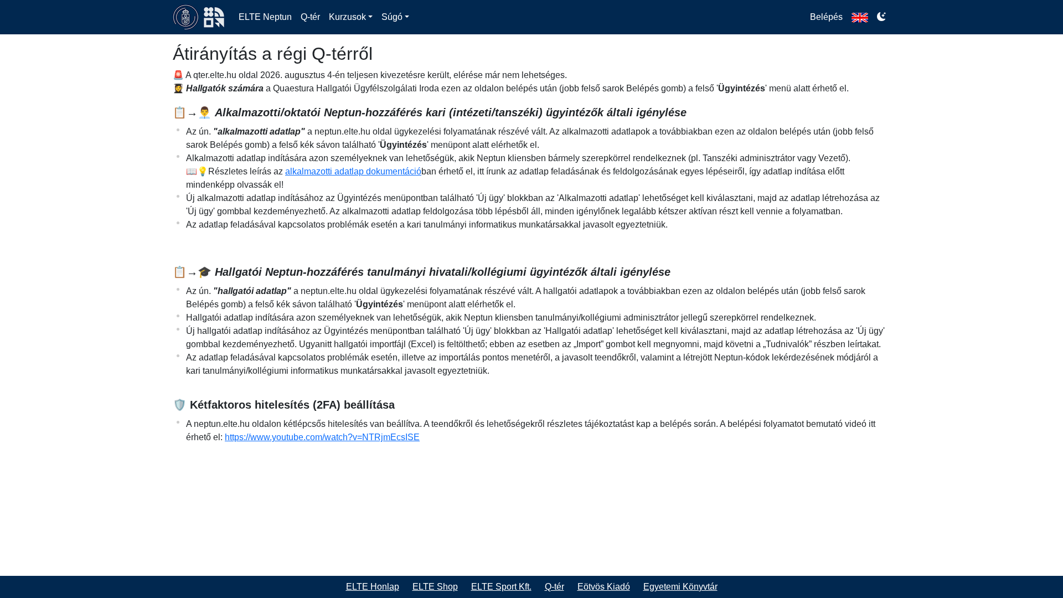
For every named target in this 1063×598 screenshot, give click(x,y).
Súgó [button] (392, 17)
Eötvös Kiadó (603, 586)
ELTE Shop (435, 586)
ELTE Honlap (372, 586)
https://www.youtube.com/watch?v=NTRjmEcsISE (322, 437)
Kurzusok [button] (347, 17)
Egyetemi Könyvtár (680, 586)
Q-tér (310, 17)
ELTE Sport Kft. (501, 586)
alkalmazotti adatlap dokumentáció (353, 171)
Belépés (826, 17)
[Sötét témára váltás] (881, 17)
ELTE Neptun (265, 17)
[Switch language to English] (860, 17)
